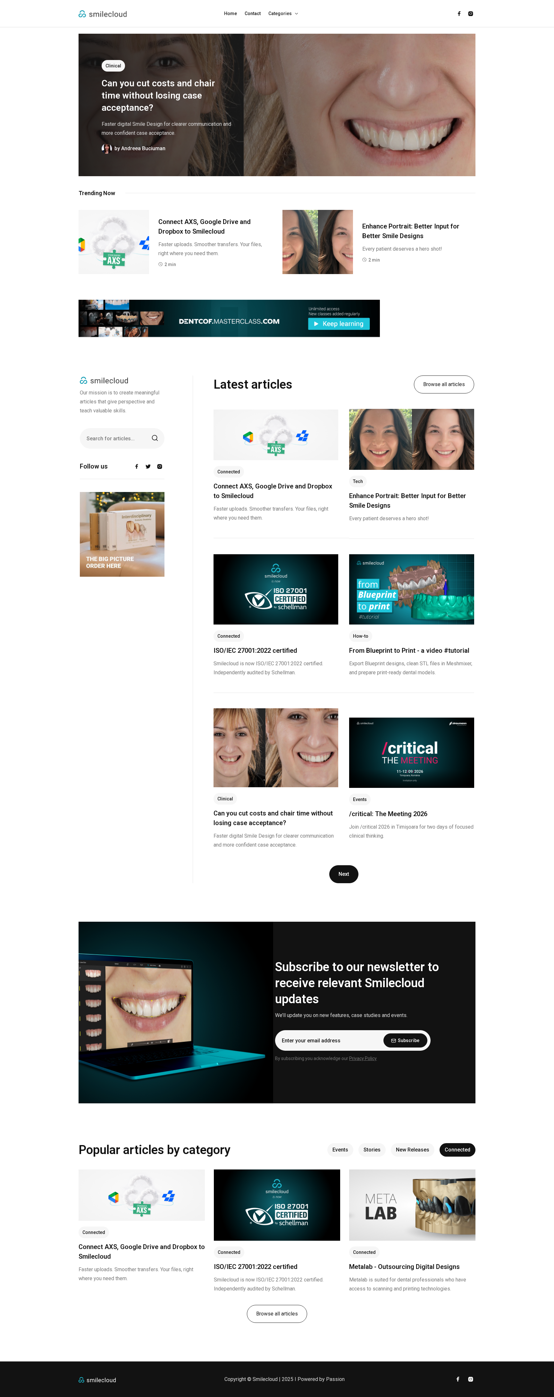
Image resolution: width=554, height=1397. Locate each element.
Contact (253, 13)
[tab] (340, 1150)
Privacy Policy (363, 1058)
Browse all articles (444, 384)
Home (230, 13)
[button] (283, 13)
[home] (103, 13)
